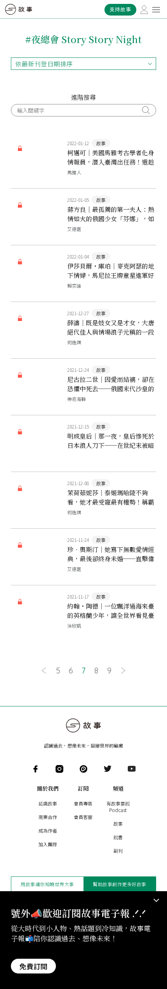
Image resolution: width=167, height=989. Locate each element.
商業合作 (47, 817)
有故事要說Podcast (118, 806)
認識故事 (47, 803)
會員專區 (83, 803)
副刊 (118, 850)
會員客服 (83, 817)
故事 (118, 823)
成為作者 (47, 830)
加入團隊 (47, 844)
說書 (118, 837)
